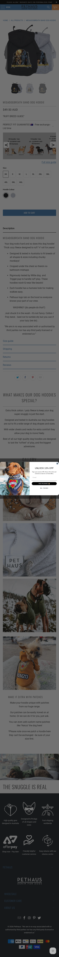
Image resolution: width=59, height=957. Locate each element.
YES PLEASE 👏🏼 (44, 483)
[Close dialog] (57, 463)
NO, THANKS (44, 488)
